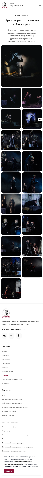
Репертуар (5, 355)
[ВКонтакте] (4, 336)
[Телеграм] (11, 336)
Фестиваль (6, 359)
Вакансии (5, 383)
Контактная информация (11, 427)
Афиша (4, 351)
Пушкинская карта (9, 411)
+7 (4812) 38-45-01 (17, 6)
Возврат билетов (8, 415)
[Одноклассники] (19, 336)
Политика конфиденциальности (14, 451)
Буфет (4, 395)
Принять (9, 471)
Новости (5, 367)
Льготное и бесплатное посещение (15, 407)
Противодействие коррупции (13, 443)
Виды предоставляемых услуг (13, 431)
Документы (6, 439)
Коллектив (6, 363)
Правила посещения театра (12, 399)
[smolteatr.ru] (4, 5)
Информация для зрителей (12, 403)
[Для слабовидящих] (40, 119)
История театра (8, 371)
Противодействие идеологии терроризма (17, 447)
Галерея (5, 375)
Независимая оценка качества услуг (15, 435)
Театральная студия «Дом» (12, 379)
